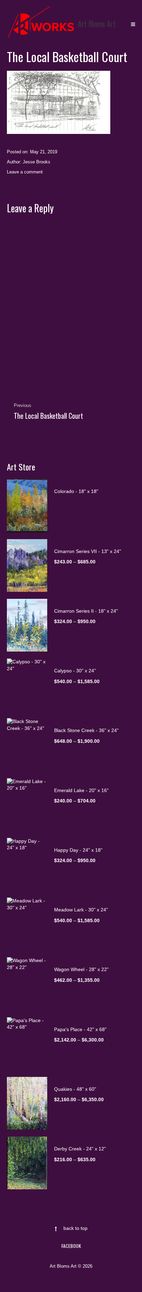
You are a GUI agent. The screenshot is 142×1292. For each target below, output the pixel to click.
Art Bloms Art (97, 23)
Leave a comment (25, 172)
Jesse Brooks (36, 161)
